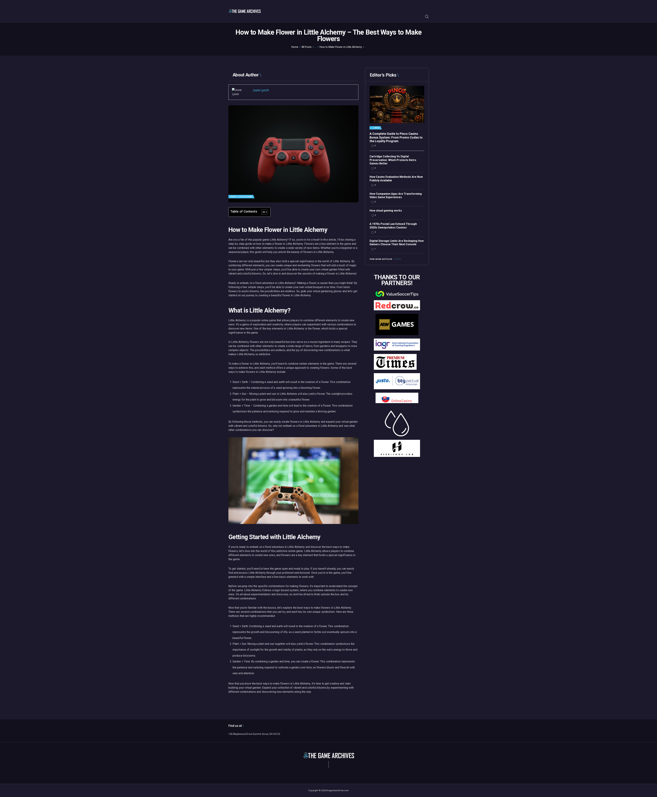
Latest (376, 128)
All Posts (306, 46)
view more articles (381, 259)
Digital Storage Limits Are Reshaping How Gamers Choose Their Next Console (397, 242)
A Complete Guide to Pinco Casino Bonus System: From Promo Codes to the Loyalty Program (396, 137)
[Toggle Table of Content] (263, 212)
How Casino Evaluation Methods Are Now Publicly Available (396, 178)
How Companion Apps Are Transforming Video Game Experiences (396, 195)
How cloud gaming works (386, 210)
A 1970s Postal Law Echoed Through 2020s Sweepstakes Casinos (393, 225)
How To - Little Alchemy (241, 197)
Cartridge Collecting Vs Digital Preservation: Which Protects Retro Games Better (393, 160)
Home (294, 46)
